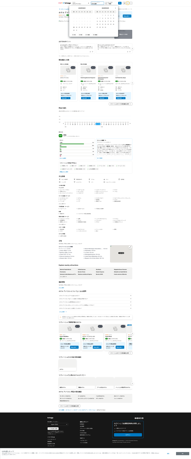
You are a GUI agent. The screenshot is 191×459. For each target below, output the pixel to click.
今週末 (88, 34)
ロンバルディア (83, 410)
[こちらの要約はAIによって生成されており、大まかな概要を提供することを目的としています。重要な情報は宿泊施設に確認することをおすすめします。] (110, 142)
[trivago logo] (65, 3)
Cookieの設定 (83, 432)
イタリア (75, 410)
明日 (81, 34)
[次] (115, 8)
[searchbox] (81, 3)
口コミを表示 (63, 158)
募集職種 (50, 441)
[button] (81, 3)
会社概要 (82, 426)
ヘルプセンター (83, 440)
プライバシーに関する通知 (86, 428)
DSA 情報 (82, 430)
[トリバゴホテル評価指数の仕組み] (78, 136)
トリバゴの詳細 (83, 442)
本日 (75, 34)
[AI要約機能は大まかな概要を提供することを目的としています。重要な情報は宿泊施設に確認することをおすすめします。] (59, 56)
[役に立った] (90, 52)
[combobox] (81, 3)
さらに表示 (61, 203)
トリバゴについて (52, 439)
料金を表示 (126, 16)
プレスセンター (51, 445)
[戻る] (63, 124)
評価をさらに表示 (64, 171)
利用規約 (82, 424)
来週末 (96, 34)
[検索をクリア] (88, 3)
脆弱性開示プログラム (85, 435)
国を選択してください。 (53, 421)
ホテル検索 (61, 410)
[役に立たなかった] (92, 52)
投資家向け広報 (51, 443)
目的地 (74, 2)
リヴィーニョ (92, 410)
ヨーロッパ (68, 410)
